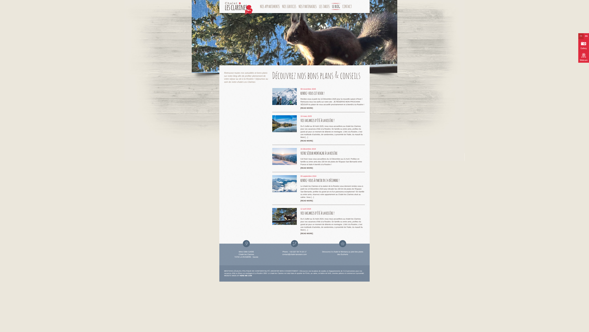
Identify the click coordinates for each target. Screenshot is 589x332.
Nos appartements (270, 6)
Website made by (238, 276)
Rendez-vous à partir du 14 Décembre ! (319, 180)
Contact (347, 6)
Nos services (289, 6)
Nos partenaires (308, 6)
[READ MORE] (306, 108)
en (586, 36)
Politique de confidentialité (256, 271)
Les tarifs (324, 6)
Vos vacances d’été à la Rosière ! (317, 120)
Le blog (336, 6)
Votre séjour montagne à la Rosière (318, 153)
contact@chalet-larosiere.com (294, 254)
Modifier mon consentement (284, 271)
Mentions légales (232, 271)
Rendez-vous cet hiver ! (312, 93)
